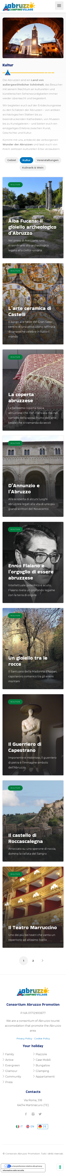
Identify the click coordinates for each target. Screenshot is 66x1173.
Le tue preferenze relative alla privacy (26, 1166)
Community (13, 1076)
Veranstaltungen (48, 160)
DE (44, 1126)
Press (9, 1082)
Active (9, 1059)
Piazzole (41, 1054)
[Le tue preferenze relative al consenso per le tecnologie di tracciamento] (60, 1167)
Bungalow (43, 1065)
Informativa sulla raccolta (13, 1170)
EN (32, 1126)
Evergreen (12, 1065)
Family (9, 1054)
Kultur (26, 160)
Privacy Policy (24, 1038)
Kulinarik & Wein (32, 167)
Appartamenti (45, 1076)
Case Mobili (43, 1059)
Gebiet (11, 160)
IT (21, 1126)
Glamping (42, 1071)
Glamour (11, 1071)
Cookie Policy (42, 1038)
